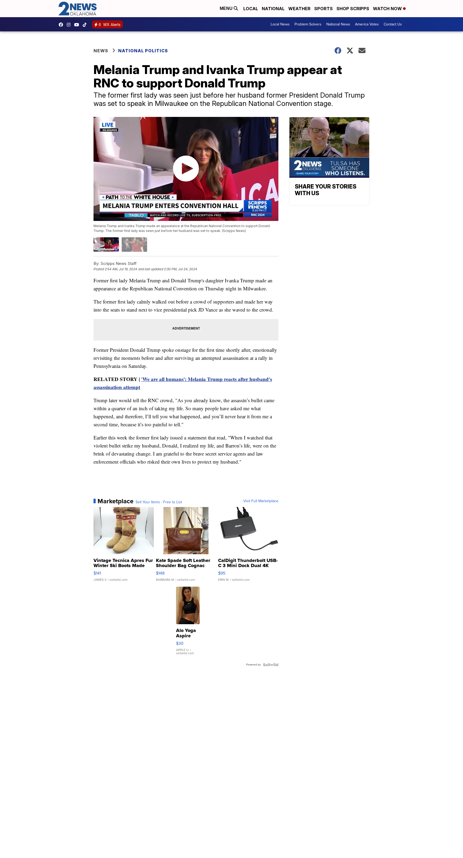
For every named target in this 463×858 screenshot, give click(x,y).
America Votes (367, 24)
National (273, 8)
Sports (323, 8)
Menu (227, 8)
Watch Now (388, 8)
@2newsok (86, 25)
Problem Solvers (308, 24)
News (101, 50)
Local (250, 8)
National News (338, 24)
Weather (299, 8)
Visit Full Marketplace (260, 501)
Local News (280, 24)
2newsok (70, 25)
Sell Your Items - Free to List (159, 502)
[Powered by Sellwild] (270, 665)
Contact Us (393, 24)
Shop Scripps (353, 8)
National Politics (143, 50)
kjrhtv (62, 25)
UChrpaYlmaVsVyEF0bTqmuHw (78, 25)
